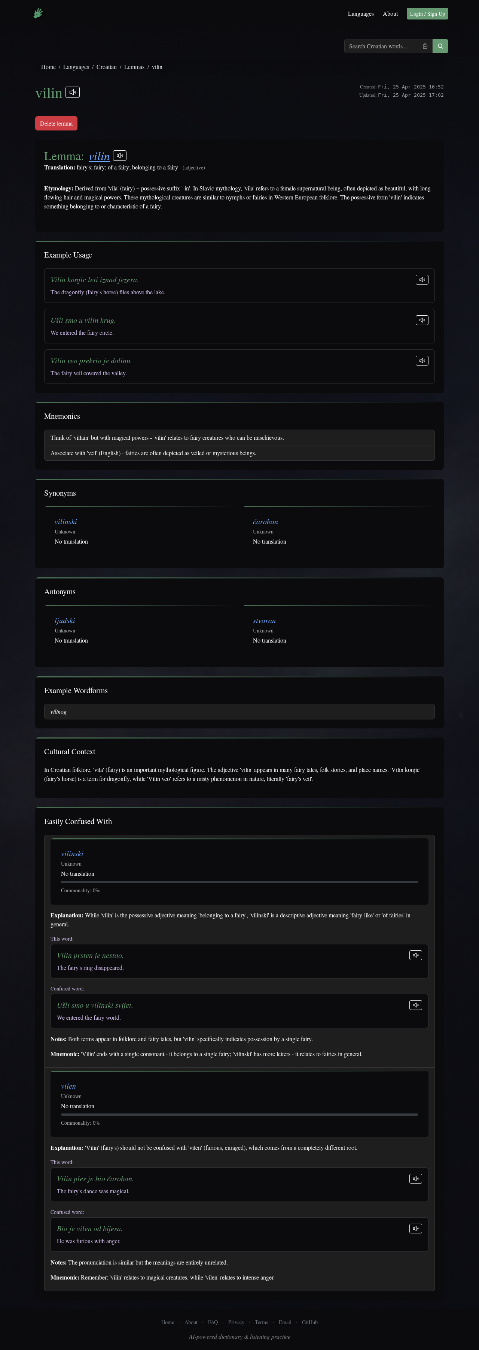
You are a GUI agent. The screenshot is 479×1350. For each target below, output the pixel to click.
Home (48, 66)
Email (285, 1322)
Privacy (236, 1322)
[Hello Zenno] (38, 13)
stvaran (264, 620)
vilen (68, 1086)
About (390, 13)
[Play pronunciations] (72, 92)
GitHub (310, 1322)
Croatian (107, 66)
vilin (99, 155)
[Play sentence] (422, 280)
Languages (361, 13)
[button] (440, 46)
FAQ (213, 1322)
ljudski (65, 620)
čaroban (265, 521)
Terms (261, 1322)
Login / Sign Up (427, 13)
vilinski (66, 521)
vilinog (59, 711)
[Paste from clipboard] (425, 46)
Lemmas (134, 66)
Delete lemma (56, 123)
